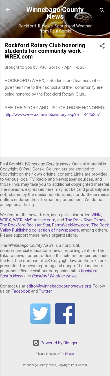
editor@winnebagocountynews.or (58, 286)
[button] (102, 46)
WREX (5, 219)
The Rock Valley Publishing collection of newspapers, (54, 227)
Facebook (21, 291)
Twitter (45, 291)
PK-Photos (67, 354)
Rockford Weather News (54, 275)
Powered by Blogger (58, 342)
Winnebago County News (55, 13)
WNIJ (96, 214)
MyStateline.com (40, 219)
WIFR (18, 219)
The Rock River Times (85, 219)
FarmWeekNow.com (70, 225)
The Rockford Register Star (25, 225)
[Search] (102, 11)
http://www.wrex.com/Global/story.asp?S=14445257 (52, 114)
